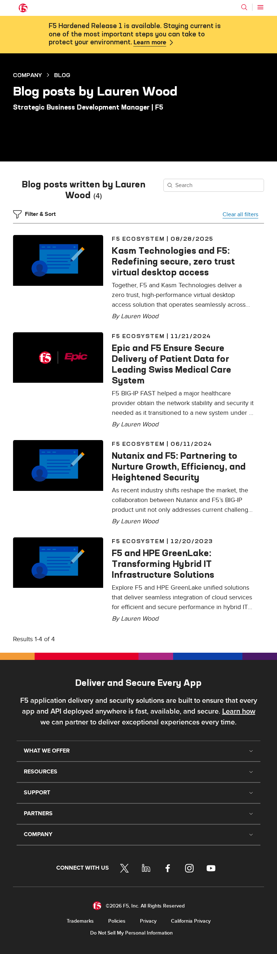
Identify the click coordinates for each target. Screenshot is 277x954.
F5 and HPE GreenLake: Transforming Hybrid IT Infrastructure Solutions (163, 563)
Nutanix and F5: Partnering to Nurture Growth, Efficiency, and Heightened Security (179, 466)
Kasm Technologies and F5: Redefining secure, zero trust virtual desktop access (173, 261)
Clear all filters (240, 214)
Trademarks (80, 921)
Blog (62, 75)
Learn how (238, 711)
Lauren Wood (139, 316)
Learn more (149, 42)
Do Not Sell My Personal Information (131, 933)
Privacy (148, 921)
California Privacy (191, 921)
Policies (117, 921)
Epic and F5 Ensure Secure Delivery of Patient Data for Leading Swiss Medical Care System (171, 364)
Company (27, 75)
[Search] (244, 7)
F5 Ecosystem (138, 238)
